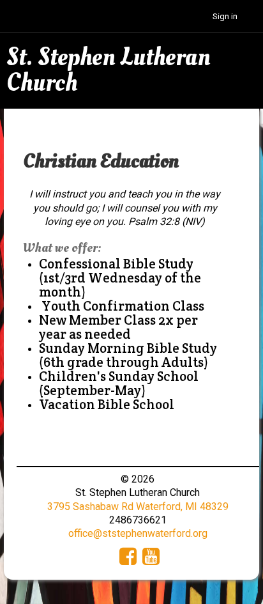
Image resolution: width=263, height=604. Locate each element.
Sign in (225, 16)
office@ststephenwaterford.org (137, 533)
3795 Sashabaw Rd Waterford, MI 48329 (138, 506)
